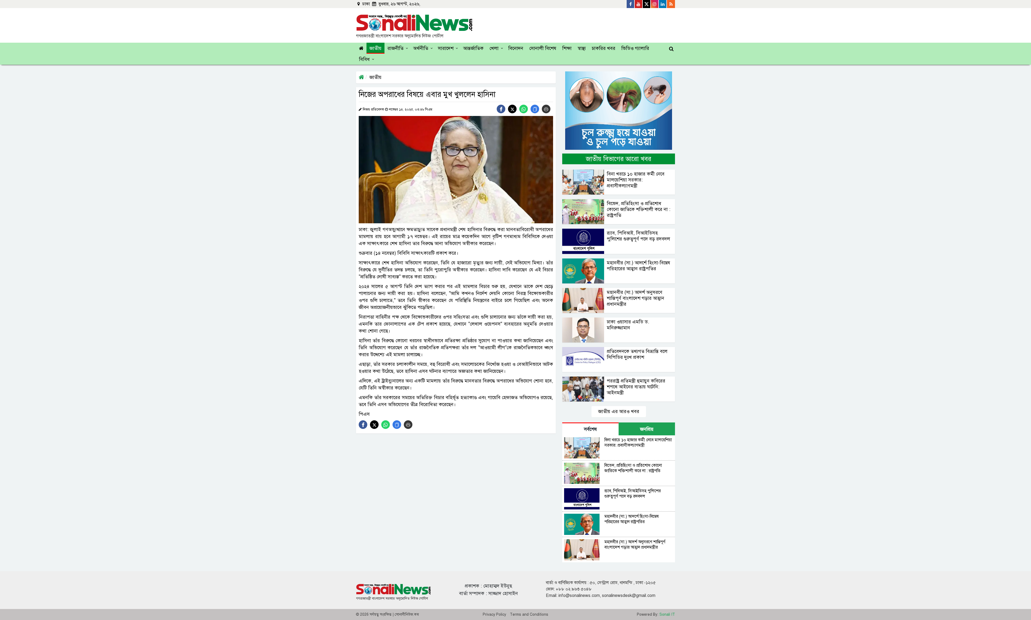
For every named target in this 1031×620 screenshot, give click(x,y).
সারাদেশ (445, 48)
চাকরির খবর (603, 48)
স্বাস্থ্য (582, 48)
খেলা (494, 48)
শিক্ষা (567, 48)
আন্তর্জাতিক (473, 48)
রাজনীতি (395, 48)
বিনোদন (515, 48)
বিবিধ (364, 59)
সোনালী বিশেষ (542, 48)
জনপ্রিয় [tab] (647, 429)
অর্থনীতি (420, 48)
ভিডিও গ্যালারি (635, 48)
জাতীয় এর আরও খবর (618, 411)
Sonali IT (667, 614)
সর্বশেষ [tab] (590, 429)
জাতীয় (375, 48)
